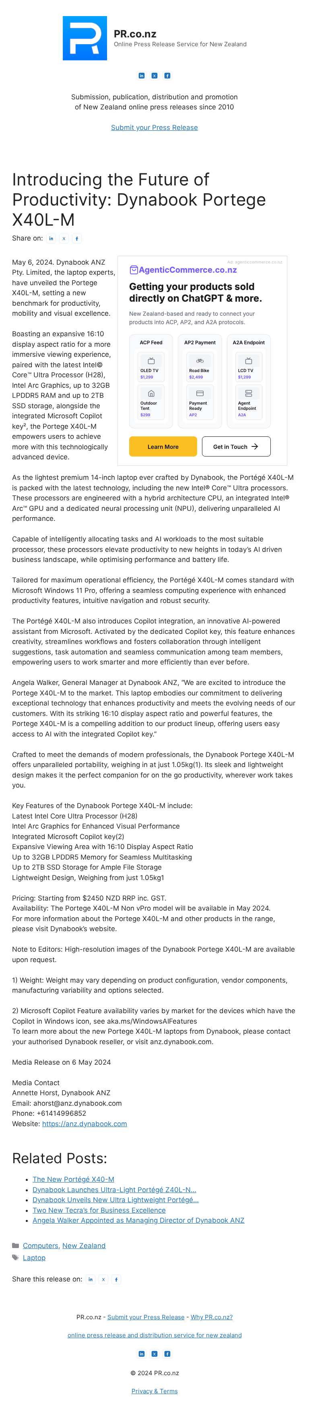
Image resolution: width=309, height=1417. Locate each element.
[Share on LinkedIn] (51, 238)
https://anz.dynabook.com (84, 1124)
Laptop (34, 1258)
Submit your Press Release (154, 127)
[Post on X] (64, 238)
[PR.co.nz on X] (154, 75)
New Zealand (84, 1246)
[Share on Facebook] (77, 238)
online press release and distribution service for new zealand (155, 1335)
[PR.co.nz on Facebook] (167, 75)
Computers (40, 1246)
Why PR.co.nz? (212, 1317)
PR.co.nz (135, 34)
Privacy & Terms (155, 1391)
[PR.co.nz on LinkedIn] (141, 75)
